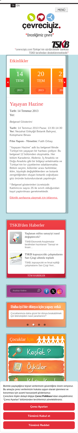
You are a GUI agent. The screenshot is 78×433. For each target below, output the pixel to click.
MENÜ (61, 10)
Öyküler (36, 368)
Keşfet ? (36, 353)
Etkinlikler (19, 60)
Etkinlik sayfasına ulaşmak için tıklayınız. (34, 197)
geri (8, 82)
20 (41, 81)
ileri (64, 82)
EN (18, 5)
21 (62, 81)
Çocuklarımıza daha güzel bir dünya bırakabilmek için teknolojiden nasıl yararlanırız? (36, 314)
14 (20, 81)
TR (13, 5)
